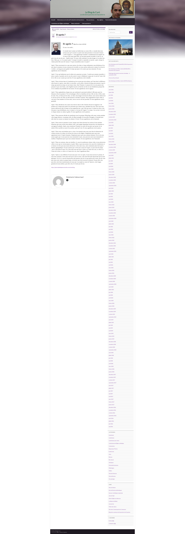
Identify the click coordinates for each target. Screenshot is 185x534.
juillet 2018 (111, 355)
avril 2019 (111, 330)
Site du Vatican (112, 487)
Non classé (75, 36)
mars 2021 (111, 267)
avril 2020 (111, 297)
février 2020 (111, 303)
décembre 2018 (112, 341)
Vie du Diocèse (112, 476)
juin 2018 (111, 358)
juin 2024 (111, 160)
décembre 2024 (112, 144)
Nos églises (100, 19)
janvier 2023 (111, 207)
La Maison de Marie (113, 501)
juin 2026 (111, 95)
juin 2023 (111, 193)
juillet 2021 (111, 256)
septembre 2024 (112, 152)
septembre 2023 (112, 185)
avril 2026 (111, 100)
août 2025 (111, 122)
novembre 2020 (112, 278)
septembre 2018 (112, 349)
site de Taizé (111, 495)
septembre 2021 (112, 251)
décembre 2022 (112, 210)
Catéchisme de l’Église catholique (60, 23)
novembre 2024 (112, 147)
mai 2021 (111, 262)
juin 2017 (111, 391)
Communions (112, 446)
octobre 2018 (112, 347)
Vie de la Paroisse (113, 473)
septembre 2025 (112, 119)
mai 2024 (111, 163)
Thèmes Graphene (63, 532)
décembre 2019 (112, 308)
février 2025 (111, 139)
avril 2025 (111, 133)
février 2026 (111, 106)
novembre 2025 (112, 114)
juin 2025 (111, 128)
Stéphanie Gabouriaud (61, 36)
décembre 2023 (112, 177)
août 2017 (111, 385)
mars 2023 (111, 202)
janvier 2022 (111, 240)
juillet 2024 (111, 158)
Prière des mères (112, 506)
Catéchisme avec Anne (114, 440)
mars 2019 (111, 333)
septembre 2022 (112, 218)
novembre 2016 (112, 410)
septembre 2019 (112, 317)
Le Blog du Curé (92, 12)
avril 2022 (111, 232)
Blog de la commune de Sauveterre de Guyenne (119, 512)
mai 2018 (111, 360)
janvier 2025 (111, 141)
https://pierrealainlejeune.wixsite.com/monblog (63, 167)
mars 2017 (111, 399)
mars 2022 (111, 234)
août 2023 (111, 188)
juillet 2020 (111, 289)
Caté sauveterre (86, 23)
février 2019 (111, 336)
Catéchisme (111, 437)
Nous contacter (75, 23)
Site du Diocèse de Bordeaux (115, 490)
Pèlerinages (111, 468)
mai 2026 (111, 97)
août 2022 (111, 221)
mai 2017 (111, 393)
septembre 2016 (112, 415)
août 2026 (111, 89)
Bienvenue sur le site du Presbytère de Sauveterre (70, 19)
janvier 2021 (111, 273)
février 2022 (111, 237)
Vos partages (112, 479)
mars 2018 (111, 366)
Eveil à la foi (111, 451)
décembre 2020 (112, 276)
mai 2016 (111, 426)
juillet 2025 (111, 125)
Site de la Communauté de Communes (117, 509)
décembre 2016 (112, 407)
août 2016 (111, 418)
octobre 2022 (112, 215)
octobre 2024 (112, 150)
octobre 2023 (112, 182)
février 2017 (111, 402)
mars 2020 (111, 300)
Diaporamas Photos (113, 448)
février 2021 (111, 270)
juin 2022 (111, 226)
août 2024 (111, 155)
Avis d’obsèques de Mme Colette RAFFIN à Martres (120, 81)
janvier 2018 (111, 371)
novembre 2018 (112, 344)
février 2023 (111, 204)
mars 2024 (111, 169)
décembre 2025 (112, 111)
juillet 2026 (111, 92)
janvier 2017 (111, 404)
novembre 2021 (112, 245)
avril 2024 (111, 166)
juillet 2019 (111, 322)
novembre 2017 (112, 377)
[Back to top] (182, 531)
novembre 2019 (112, 311)
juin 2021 (111, 259)
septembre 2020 (112, 284)
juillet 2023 (111, 191)
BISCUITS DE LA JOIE (98, 29)
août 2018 (111, 352)
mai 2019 (111, 328)
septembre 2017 (112, 382)
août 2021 (111, 254)
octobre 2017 (112, 380)
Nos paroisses (90, 19)
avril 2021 (111, 265)
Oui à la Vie (111, 504)
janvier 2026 (111, 108)
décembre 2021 (112, 243)
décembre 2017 (112, 374)
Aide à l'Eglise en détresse (115, 498)
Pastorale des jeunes (111, 19)
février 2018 (111, 369)
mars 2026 (111, 103)
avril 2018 (111, 363)
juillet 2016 (111, 421)
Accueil (53, 19)
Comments (112, 523)
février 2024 (111, 171)
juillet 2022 (111, 223)
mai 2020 (111, 295)
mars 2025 (111, 136)
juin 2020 (111, 292)
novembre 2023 (112, 180)
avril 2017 (111, 396)
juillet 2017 (111, 388)
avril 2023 (111, 199)
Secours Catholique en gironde (116, 493)
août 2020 (111, 286)
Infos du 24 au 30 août (114, 77)
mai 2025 (111, 130)
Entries (111, 520)
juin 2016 (111, 423)
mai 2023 (111, 196)
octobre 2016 (112, 412)
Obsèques (111, 462)
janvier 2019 (111, 339)
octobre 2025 (112, 117)
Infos (110, 454)
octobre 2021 (112, 248)
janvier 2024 (111, 174)
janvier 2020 (111, 306)
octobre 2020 (112, 281)
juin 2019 (111, 325)
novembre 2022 (112, 213)
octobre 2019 (112, 314)
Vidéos (110, 470)
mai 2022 (111, 229)
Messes (110, 457)
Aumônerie (111, 435)
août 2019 (111, 319)
